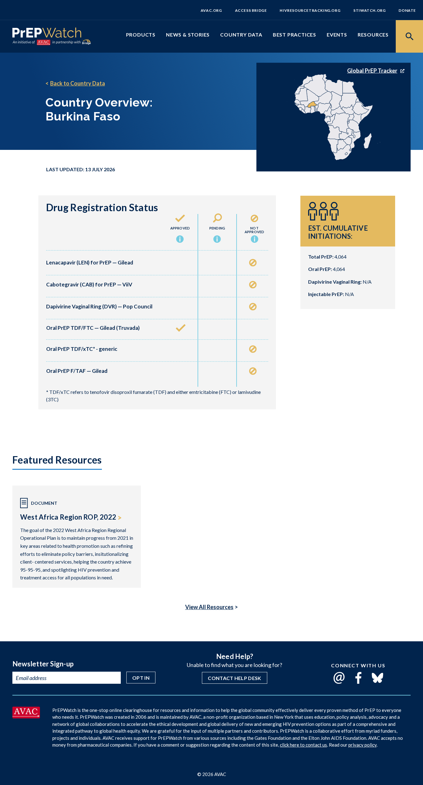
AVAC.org (211, 10)
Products (140, 34)
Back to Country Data (77, 83)
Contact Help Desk (234, 678)
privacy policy (362, 745)
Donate (407, 10)
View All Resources (209, 607)
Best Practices (294, 34)
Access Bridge (251, 10)
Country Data (241, 34)
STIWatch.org (369, 10)
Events (337, 34)
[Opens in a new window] (26, 716)
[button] (179, 239)
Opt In (141, 678)
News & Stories (188, 34)
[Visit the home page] (46, 34)
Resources (373, 34)
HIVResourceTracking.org (310, 10)
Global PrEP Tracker (372, 70)
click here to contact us (303, 745)
